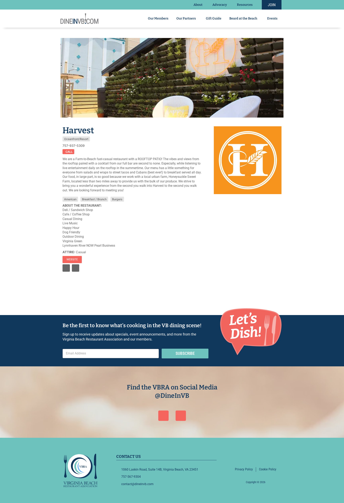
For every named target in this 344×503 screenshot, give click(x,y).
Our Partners (186, 18)
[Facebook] (163, 416)
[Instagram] (75, 268)
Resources (245, 5)
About (198, 5)
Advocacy (219, 5)
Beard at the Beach (243, 18)
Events (272, 18)
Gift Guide (213, 18)
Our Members (158, 18)
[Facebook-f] (66, 268)
